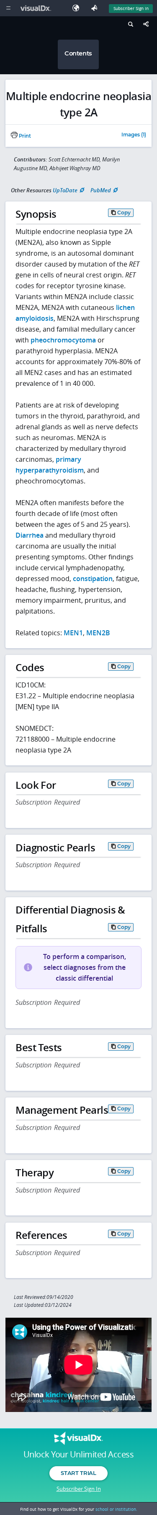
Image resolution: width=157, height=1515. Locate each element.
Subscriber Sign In (131, 8)
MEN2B (98, 632)
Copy (124, 212)
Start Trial (78, 1473)
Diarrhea (29, 535)
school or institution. (116, 1509)
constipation (93, 578)
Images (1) (133, 135)
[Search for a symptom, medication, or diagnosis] (130, 25)
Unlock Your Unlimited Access (78, 1454)
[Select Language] (78, 8)
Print (24, 136)
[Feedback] (96, 8)
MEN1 (73, 632)
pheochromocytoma (63, 340)
